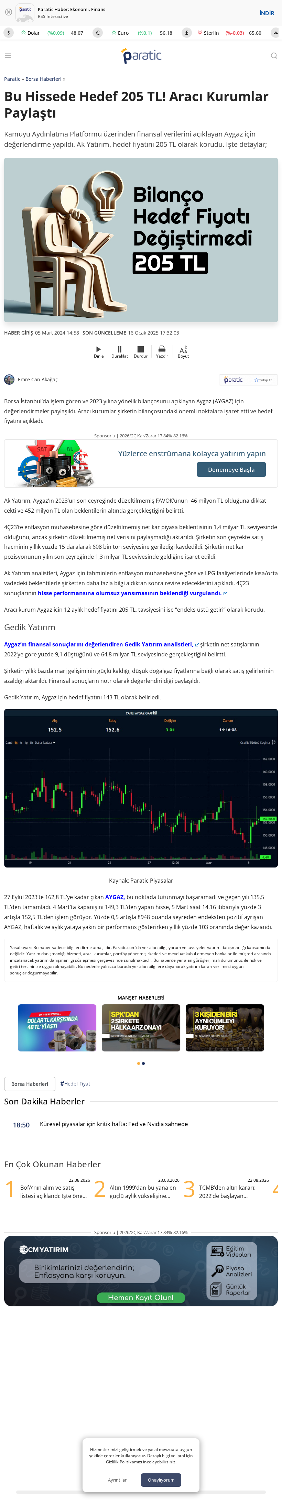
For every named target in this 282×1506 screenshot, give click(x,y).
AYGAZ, (115, 897)
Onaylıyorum (161, 1480)
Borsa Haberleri (43, 79)
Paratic (12, 79)
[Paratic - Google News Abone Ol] (248, 382)
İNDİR (267, 13)
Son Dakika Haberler (44, 1101)
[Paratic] (141, 56)
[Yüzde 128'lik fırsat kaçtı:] (225, 1027)
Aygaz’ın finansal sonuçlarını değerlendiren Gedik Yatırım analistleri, (99, 644)
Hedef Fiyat (75, 1083)
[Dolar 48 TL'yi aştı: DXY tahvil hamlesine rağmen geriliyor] (57, 1027)
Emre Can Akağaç (38, 379)
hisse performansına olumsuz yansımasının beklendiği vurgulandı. (130, 593)
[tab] (138, 1063)
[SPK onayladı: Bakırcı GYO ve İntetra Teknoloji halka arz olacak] (141, 1027)
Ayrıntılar (117, 1480)
